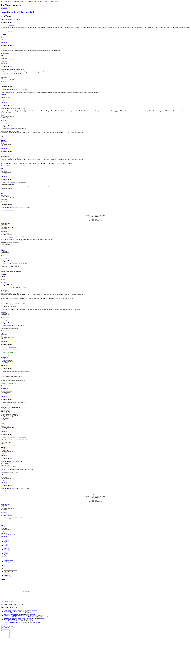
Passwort (6, 568)
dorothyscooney (28, 619)
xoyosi (42, 618)
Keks (10, 461)
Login (5, 565)
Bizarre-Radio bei (5, 627)
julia (10, 69)
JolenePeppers (32, 620)
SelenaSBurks (47, 616)
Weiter (18, 19)
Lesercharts (6, 549)
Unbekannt (11, 25)
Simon (10, 108)
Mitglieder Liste (7, 555)
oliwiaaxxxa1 (36, 622)
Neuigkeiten (6, 540)
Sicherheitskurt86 (13, 207)
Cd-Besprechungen (8, 542)
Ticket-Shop (6, 548)
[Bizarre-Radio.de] (5, 637)
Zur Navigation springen (6, 1)
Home (5, 538)
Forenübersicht (8, 12)
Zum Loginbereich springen (43, 1)
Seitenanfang (4, 42)
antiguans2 (26, 611)
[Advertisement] (8, 645)
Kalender (6, 553)
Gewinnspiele (7, 550)
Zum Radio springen (31, 1)
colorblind (11, 287)
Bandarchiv (6, 541)
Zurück (10, 19)
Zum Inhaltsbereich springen (19, 1)
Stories (5, 545)
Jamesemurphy (34, 610)
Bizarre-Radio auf (5, 624)
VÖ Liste (6, 544)
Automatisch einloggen (10, 571)
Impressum (6, 556)
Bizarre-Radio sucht (5, 7)
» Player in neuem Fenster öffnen (8, 601)
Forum (5, 552)
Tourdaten (6, 546)
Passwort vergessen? (7, 576)
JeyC (10, 48)
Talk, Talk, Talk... (27, 12)
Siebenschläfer (12, 347)
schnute (10, 402)
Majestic (11, 128)
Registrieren (7, 575)
